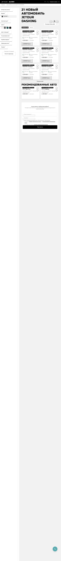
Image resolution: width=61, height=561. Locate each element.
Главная (3, 4)
